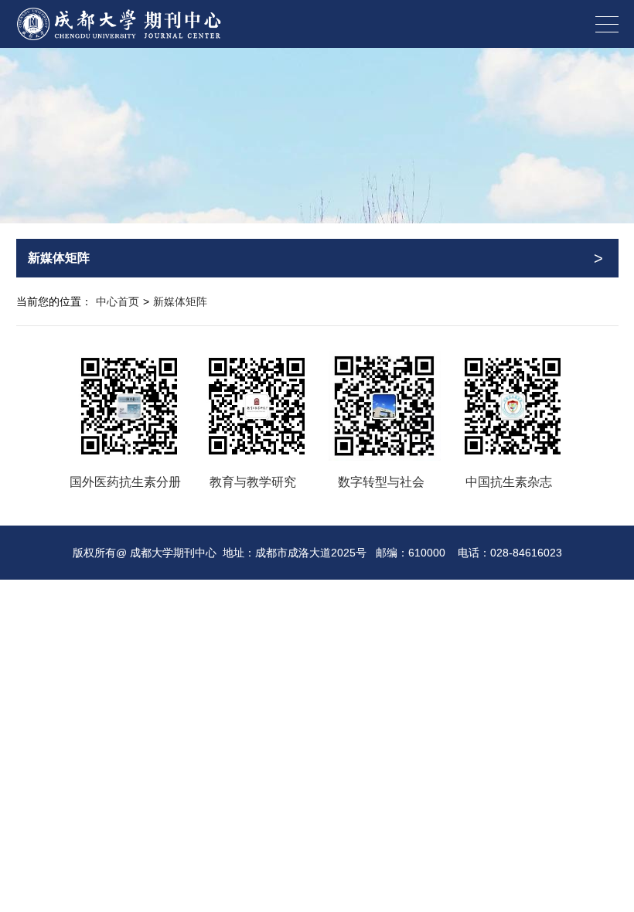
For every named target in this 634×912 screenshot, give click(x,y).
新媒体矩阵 (180, 301)
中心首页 (117, 301)
